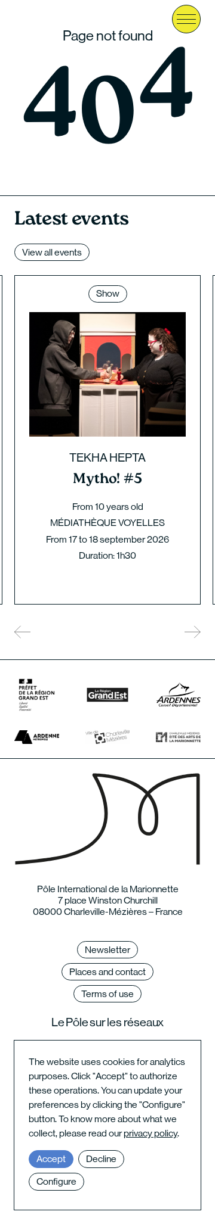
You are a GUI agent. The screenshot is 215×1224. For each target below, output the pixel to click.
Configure (56, 1181)
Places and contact (107, 971)
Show (107, 293)
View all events (52, 252)
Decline (101, 1158)
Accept (51, 1158)
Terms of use (107, 993)
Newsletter (107, 949)
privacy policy (150, 1133)
